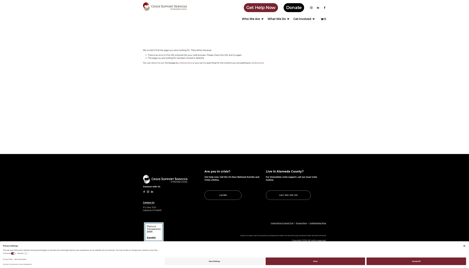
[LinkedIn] (317, 7)
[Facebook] (324, 7)
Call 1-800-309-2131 (288, 195)
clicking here (185, 63)
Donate (294, 7)
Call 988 (223, 195)
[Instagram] (311, 7)
